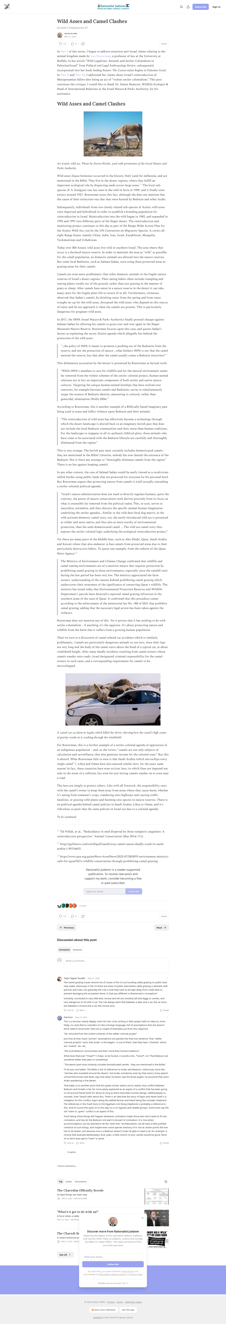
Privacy (111, 1302)
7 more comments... (67, 1166)
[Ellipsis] (167, 978)
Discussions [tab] (80, 1181)
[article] (113, 1196)
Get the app (128, 1309)
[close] (142, 1217)
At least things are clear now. (72, 1194)
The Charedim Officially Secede (80, 1190)
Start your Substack (104, 1309)
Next (159, 927)
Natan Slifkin (70, 34)
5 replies (71, 1152)
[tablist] (70, 950)
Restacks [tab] (77, 949)
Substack (97, 1317)
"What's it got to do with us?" (78, 1212)
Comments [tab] (64, 949)
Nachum (68, 1017)
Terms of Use (128, 1271)
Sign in (216, 6)
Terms (120, 1302)
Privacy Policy (136, 1274)
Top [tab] (60, 1181)
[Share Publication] (188, 7)
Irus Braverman (100, 56)
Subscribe (200, 6)
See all (63, 1254)
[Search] (181, 7)
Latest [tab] (68, 1181)
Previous (69, 927)
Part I (65, 51)
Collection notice (133, 1302)
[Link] (52, 103)
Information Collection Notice (112, 1274)
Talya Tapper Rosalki (74, 978)
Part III (80, 75)
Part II (65, 75)
